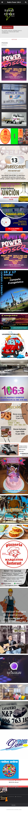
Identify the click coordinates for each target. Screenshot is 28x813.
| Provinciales (4, 43)
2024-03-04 (12, 780)
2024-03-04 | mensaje (13, 782)
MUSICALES (19, 787)
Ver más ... (14, 805)
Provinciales (19, 780)
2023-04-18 (12, 787)
